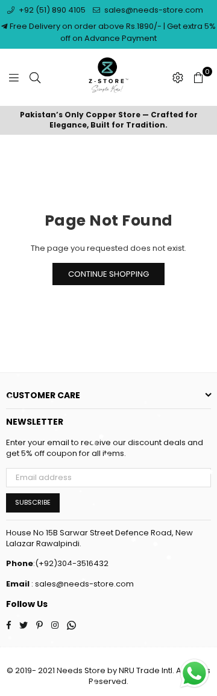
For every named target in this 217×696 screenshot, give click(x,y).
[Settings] (178, 78)
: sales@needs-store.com (82, 584)
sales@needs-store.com (152, 10)
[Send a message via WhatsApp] (194, 673)
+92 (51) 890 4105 (51, 10)
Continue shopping (108, 274)
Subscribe (33, 502)
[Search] (35, 78)
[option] (108, 120)
